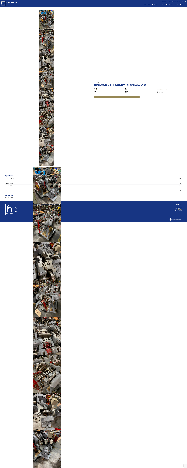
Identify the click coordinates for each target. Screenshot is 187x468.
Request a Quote (117, 97)
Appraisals (52, 208)
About (51, 213)
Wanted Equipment (169, 4)
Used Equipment (147, 4)
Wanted (51, 211)
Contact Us (52, 214)
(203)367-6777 (164, 1)
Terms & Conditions (27, 220)
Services (162, 4)
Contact (181, 4)
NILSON (95, 89)
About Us (177, 4)
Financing (51, 209)
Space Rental (52, 210)
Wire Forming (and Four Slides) (162, 89)
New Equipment (155, 4)
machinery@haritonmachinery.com (174, 1)
